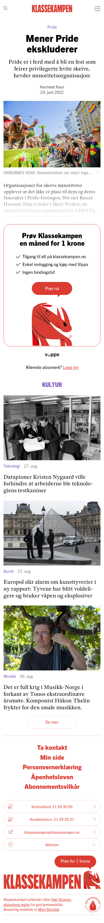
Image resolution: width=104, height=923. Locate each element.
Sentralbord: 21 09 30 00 (52, 806)
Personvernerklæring (52, 766)
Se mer (52, 721)
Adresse (52, 844)
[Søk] (5, 9)
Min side (52, 757)
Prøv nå (52, 288)
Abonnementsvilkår (52, 786)
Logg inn (71, 367)
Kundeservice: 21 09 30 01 (52, 819)
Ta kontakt (52, 747)
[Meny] (97, 8)
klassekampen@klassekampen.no (52, 832)
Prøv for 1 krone (75, 860)
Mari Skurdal (48, 909)
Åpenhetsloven (52, 776)
